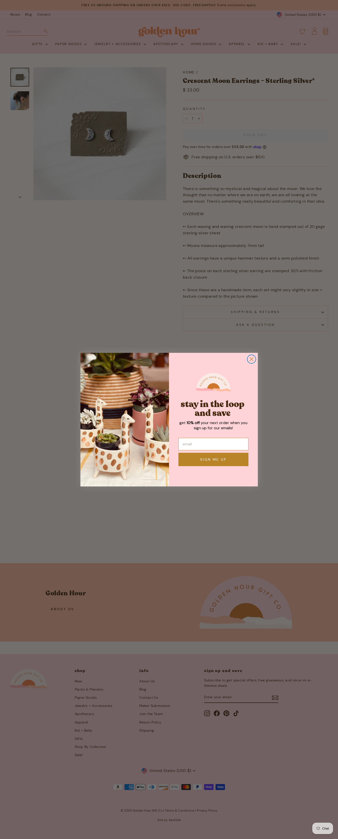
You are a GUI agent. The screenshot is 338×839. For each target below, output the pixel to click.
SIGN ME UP (213, 459)
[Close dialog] (251, 359)
